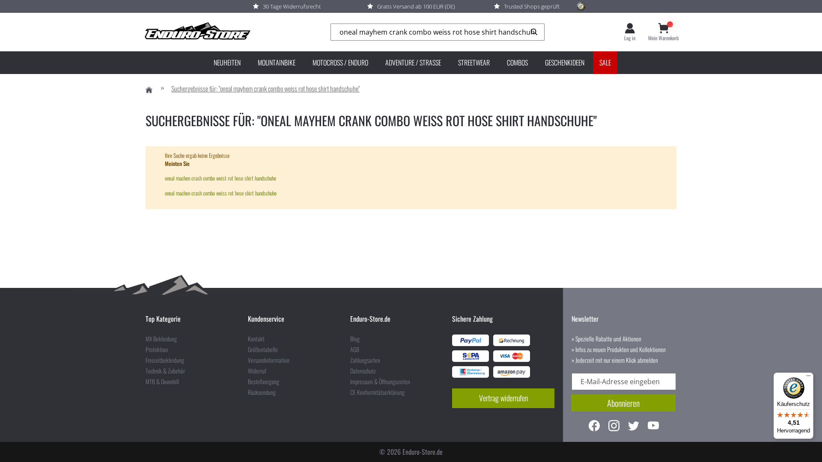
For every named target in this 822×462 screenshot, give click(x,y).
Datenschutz (363, 371)
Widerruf (257, 371)
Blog (355, 339)
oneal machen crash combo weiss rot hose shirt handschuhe (221, 193)
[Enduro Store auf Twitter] (633, 426)
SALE (605, 62)
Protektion (157, 349)
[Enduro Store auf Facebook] (594, 426)
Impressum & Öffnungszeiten (380, 381)
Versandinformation (268, 360)
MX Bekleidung (161, 339)
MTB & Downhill (162, 381)
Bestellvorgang (263, 381)
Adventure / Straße (413, 62)
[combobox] (438, 32)
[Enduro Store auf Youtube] (653, 426)
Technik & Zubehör (165, 371)
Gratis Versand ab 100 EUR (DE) (416, 6)
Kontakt (256, 339)
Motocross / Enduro (340, 62)
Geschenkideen (564, 62)
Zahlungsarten (365, 360)
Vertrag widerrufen (503, 397)
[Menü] (808, 378)
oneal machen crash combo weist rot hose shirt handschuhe (220, 178)
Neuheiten (227, 62)
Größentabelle (263, 349)
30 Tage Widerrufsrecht (292, 6)
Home (149, 90)
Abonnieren (623, 403)
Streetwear (474, 62)
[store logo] (196, 32)
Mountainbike (276, 62)
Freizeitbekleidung (165, 360)
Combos (517, 62)
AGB (354, 349)
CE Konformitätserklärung (377, 392)
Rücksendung (262, 392)
